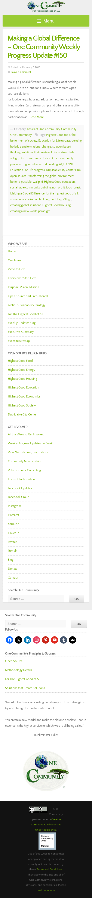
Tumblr (12, 551)
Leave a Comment (21, 72)
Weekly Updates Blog (22, 323)
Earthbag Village (61, 199)
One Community (46, 6)
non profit (58, 187)
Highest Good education (59, 182)
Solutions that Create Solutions (25, 688)
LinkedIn (13, 533)
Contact (13, 578)
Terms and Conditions (49, 869)
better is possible (20, 182)
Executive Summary (21, 332)
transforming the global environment (51, 176)
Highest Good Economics (24, 396)
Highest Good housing (56, 205)
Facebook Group (18, 497)
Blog (10, 560)
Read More (37, 117)
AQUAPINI (66, 164)
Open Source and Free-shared (28, 296)
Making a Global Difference (27, 193)
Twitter (12, 542)
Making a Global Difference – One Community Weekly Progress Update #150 (44, 47)
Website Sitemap (19, 341)
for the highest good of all (62, 193)
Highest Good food (58, 135)
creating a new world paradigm (30, 211)
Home (12, 251)
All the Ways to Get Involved (26, 434)
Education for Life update (54, 140)
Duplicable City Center (22, 414)
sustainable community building (30, 187)
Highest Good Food (20, 361)
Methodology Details (18, 670)
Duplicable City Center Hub (63, 170)
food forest (73, 187)
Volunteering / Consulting (24, 470)
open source (18, 176)
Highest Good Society (22, 405)
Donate (13, 569)
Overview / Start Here (22, 278)
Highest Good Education (23, 387)
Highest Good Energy (21, 370)
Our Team (14, 260)
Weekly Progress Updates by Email (30, 443)
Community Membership (24, 461)
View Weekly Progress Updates (28, 452)
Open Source (13, 661)
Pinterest (13, 515)
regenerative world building (40, 164)
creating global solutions (25, 205)
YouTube (13, 524)
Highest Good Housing (22, 379)
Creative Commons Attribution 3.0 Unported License (46, 824)
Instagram (14, 506)
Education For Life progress (27, 170)
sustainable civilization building (29, 199)
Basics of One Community (43, 129)
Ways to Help (16, 269)
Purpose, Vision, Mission (23, 287)
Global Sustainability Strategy (26, 305)
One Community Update (35, 158)
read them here (46, 890)
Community (68, 129)
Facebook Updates (20, 488)
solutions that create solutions (41, 152)
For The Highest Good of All (25, 314)
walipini (38, 182)
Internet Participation (21, 479)
